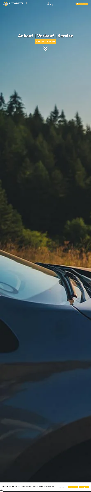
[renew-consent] (1, 490)
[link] (36, 3)
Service (51, 3)
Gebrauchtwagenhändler (63, 3)
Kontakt (49, 4)
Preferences (61, 487)
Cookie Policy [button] (41, 486)
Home (29, 3)
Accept (83, 487)
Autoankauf (36, 3)
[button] (81, 4)
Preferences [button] (16, 487)
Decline (72, 487)
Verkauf (44, 3)
